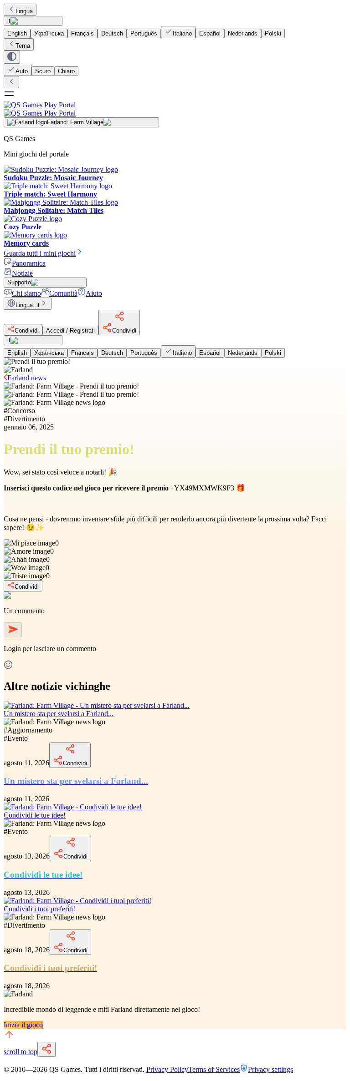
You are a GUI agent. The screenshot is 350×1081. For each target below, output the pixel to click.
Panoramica (29, 263)
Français (82, 33)
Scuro (43, 71)
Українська (49, 33)
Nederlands (242, 33)
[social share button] (46, 1049)
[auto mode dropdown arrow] (12, 57)
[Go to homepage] (175, 109)
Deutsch (112, 33)
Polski (273, 33)
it (8, 20)
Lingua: (27, 305)
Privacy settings (270, 1069)
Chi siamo (26, 293)
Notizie (22, 273)
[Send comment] (13, 629)
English (17, 33)
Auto (21, 71)
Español (210, 33)
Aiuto (94, 293)
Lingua (24, 11)
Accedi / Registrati (70, 330)
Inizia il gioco (23, 1025)
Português (143, 33)
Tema (22, 45)
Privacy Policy (167, 1069)
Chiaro (66, 71)
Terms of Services (214, 1069)
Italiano (182, 33)
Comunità (63, 293)
